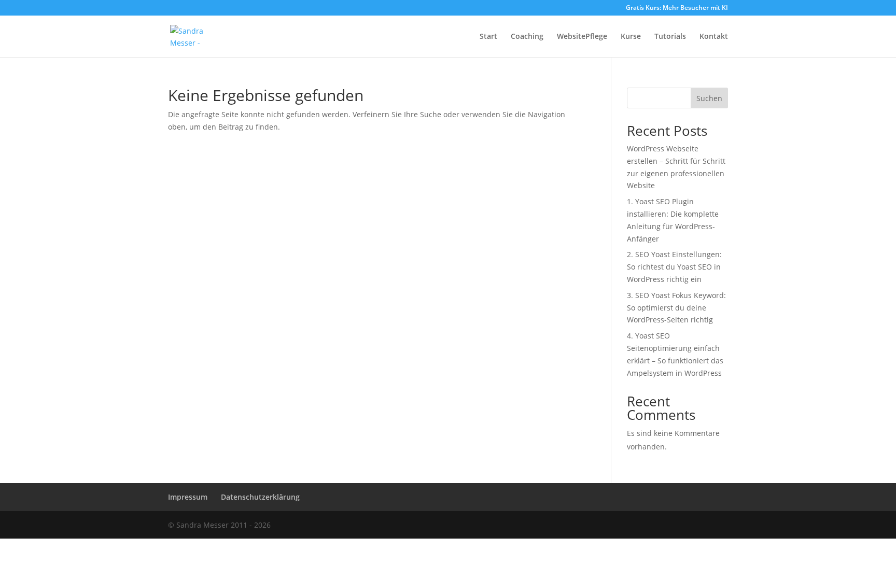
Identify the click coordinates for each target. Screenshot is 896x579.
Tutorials (670, 37)
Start (488, 37)
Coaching (527, 37)
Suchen (709, 98)
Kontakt (713, 37)
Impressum (187, 497)
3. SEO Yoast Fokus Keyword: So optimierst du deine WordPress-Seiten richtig (676, 307)
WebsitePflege (582, 37)
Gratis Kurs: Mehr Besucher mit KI (677, 8)
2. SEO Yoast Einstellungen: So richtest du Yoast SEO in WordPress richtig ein (674, 266)
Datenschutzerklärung (260, 497)
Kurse (631, 37)
